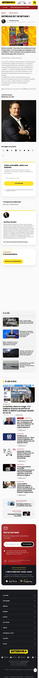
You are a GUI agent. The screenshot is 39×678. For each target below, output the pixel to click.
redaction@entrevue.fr (21, 664)
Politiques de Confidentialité (16, 677)
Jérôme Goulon (14, 21)
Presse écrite (13, 13)
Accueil (2, 10)
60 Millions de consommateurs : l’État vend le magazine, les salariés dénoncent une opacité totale (25, 439)
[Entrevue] (8, 3)
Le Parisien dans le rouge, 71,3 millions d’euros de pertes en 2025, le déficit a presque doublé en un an (18, 409)
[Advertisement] (19, 288)
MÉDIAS (6, 10)
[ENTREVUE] (19, 652)
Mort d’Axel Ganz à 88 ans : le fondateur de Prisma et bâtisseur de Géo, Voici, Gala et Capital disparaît (25, 424)
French (30, 3)
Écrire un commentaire (13, 261)
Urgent (20, 418)
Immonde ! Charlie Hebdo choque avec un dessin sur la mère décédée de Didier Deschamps (25, 454)
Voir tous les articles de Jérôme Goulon (16, 242)
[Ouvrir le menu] (34, 3)
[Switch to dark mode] (35, 670)
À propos (6, 677)
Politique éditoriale (29, 677)
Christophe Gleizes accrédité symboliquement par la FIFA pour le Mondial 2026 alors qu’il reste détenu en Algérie (25, 471)
